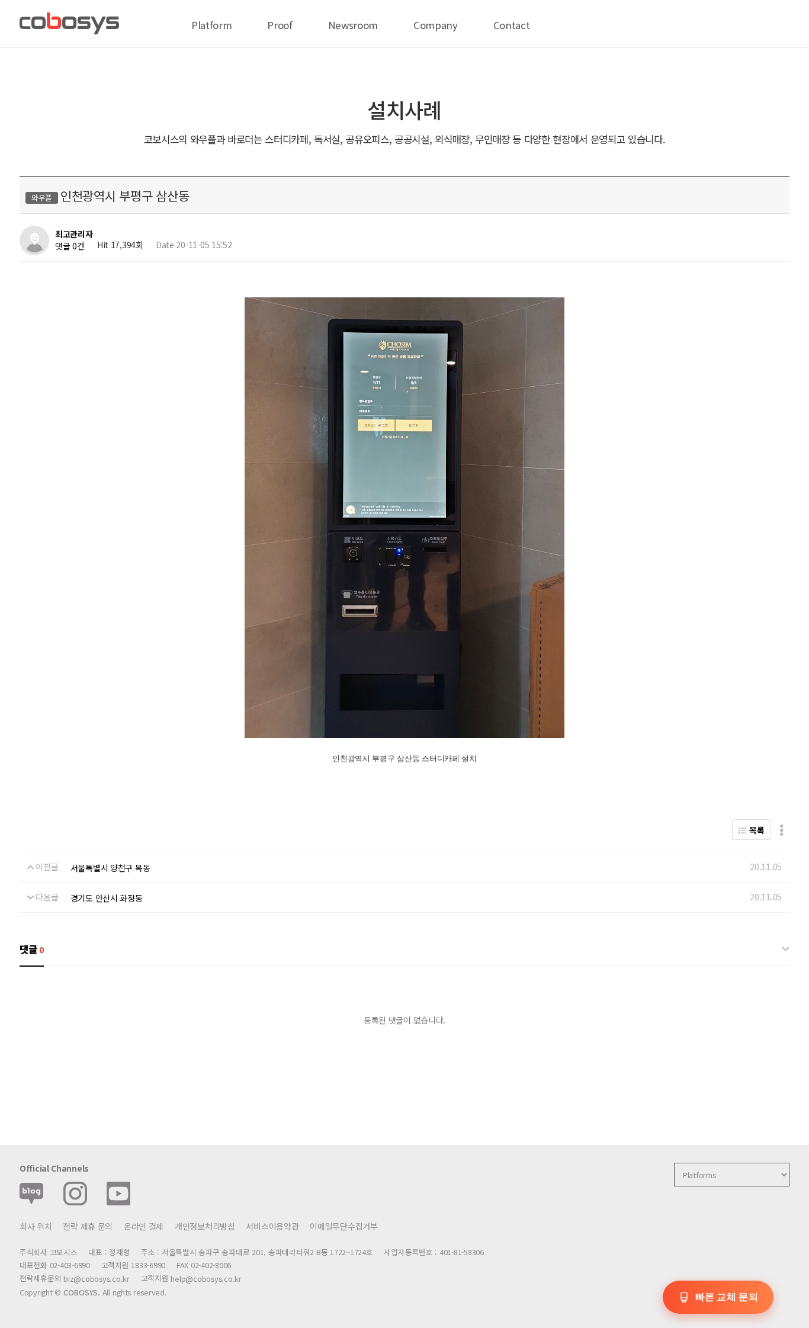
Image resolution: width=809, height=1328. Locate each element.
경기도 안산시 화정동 (106, 898)
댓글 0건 (70, 246)
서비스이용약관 (272, 1226)
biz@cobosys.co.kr (96, 1279)
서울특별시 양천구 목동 (110, 868)
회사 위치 (36, 1226)
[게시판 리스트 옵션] (781, 829)
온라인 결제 (143, 1226)
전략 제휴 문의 (88, 1226)
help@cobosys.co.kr (206, 1279)
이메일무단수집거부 (343, 1226)
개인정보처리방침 (205, 1226)
